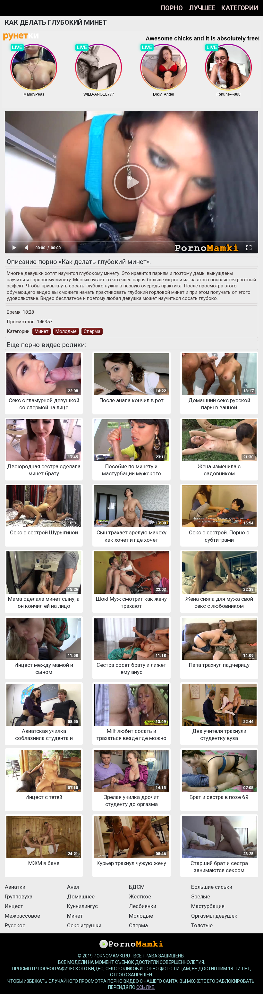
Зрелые (200, 896)
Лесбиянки (142, 906)
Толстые (202, 925)
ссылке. (145, 987)
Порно (172, 8)
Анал (73, 887)
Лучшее (202, 8)
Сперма (92, 331)
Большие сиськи (211, 887)
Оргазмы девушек (214, 916)
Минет (41, 331)
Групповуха (18, 896)
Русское (15, 925)
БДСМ (137, 887)
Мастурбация (208, 906)
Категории (239, 8)
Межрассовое (22, 916)
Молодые (66, 331)
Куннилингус (82, 906)
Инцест (14, 906)
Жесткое (140, 896)
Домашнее (81, 896)
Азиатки (15, 887)
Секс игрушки (84, 925)
